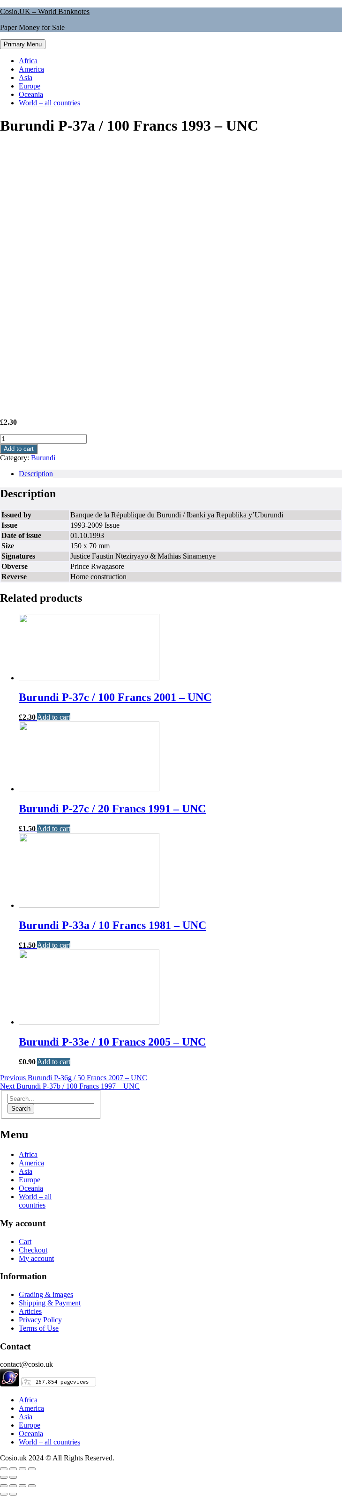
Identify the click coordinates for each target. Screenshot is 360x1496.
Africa (28, 61)
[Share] (13, 1468)
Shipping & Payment (50, 1303)
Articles (30, 1311)
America (31, 69)
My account (36, 1258)
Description (36, 474)
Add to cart (19, 448)
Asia (25, 77)
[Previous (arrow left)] (4, 1477)
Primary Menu (23, 44)
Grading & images (46, 1294)
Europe (29, 86)
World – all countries (49, 103)
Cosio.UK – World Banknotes (45, 11)
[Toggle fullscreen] (22, 1468)
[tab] (180, 474)
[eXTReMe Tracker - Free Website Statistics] (9, 1384)
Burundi (43, 458)
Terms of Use (39, 1328)
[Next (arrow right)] (13, 1477)
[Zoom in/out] (32, 1468)
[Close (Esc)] (4, 1468)
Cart (25, 1241)
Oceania (31, 94)
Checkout (33, 1250)
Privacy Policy (40, 1320)
